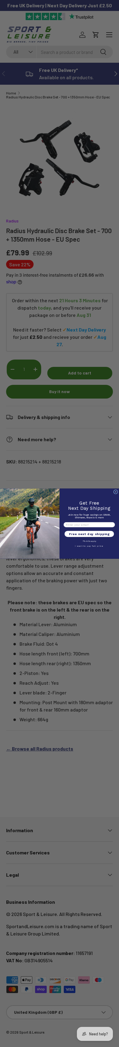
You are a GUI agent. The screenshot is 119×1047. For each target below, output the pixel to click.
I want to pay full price (89, 546)
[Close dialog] (115, 492)
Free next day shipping (89, 534)
